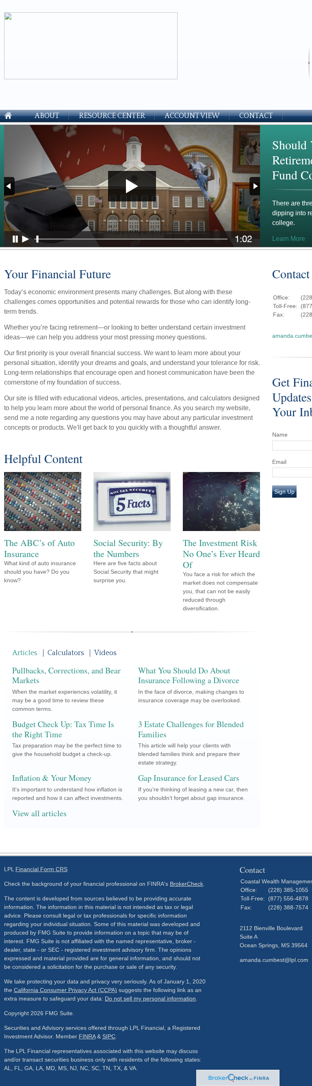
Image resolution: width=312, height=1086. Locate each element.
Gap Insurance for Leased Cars (188, 777)
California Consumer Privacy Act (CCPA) (65, 990)
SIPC (108, 1036)
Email (279, 462)
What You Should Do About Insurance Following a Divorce (188, 675)
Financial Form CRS (41, 869)
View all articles (39, 813)
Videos (105, 653)
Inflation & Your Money (51, 777)
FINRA (87, 1036)
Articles (24, 653)
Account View (192, 116)
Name (280, 434)
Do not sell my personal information (150, 998)
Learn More (288, 238)
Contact (256, 116)
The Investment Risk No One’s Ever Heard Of (221, 553)
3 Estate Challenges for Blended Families (191, 729)
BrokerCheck (186, 884)
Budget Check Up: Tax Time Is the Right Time (63, 729)
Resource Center (112, 116)
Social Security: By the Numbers (128, 548)
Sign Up (284, 491)
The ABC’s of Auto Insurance (39, 548)
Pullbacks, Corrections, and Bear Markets (66, 675)
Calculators (66, 653)
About (47, 116)
